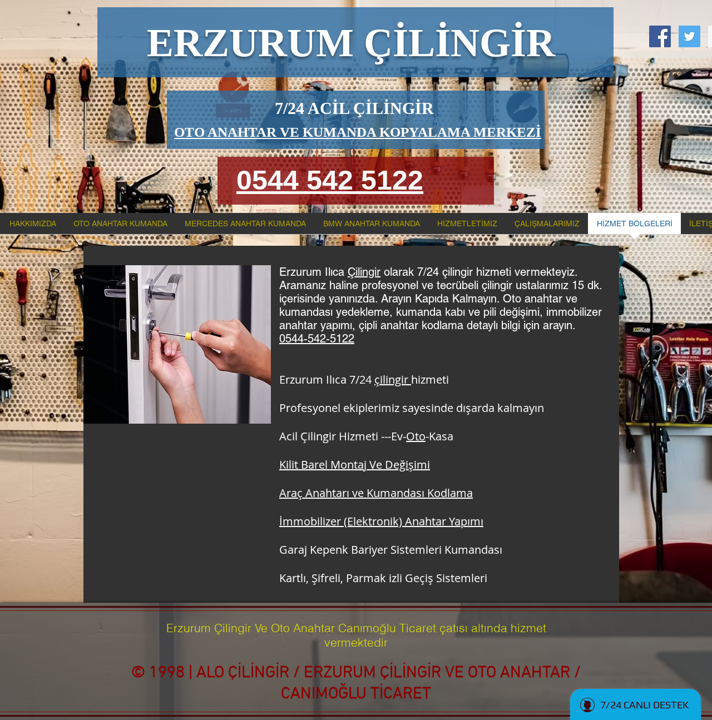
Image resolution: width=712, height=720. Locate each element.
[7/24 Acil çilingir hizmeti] (660, 36)
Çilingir (364, 272)
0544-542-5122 (316, 338)
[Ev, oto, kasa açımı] (689, 36)
